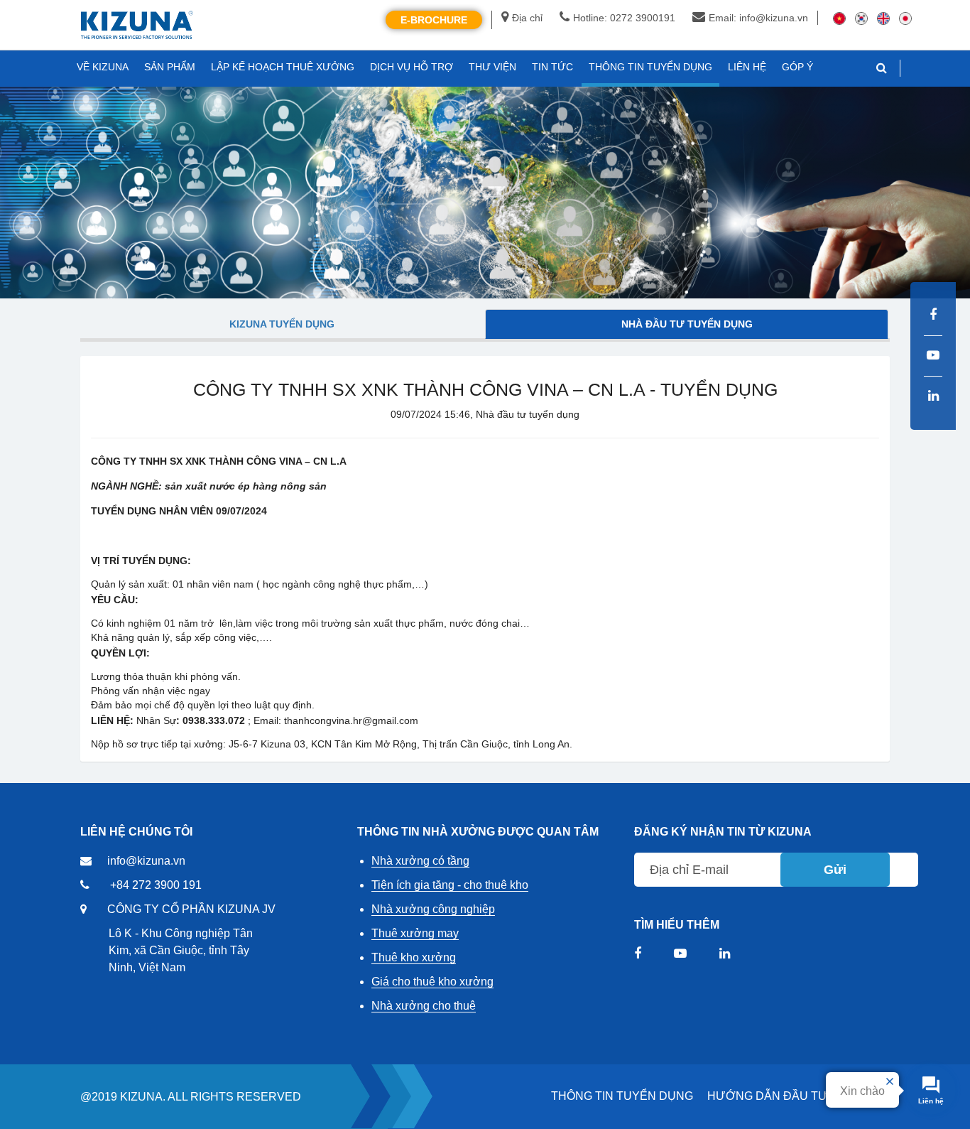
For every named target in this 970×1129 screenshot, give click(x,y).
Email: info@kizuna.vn (758, 17)
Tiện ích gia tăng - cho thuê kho (449, 885)
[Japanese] (905, 17)
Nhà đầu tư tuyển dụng (687, 324)
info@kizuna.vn (146, 861)
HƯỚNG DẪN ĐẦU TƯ (767, 1096)
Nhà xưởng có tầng (420, 861)
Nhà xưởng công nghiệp (433, 909)
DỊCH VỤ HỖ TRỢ (411, 66)
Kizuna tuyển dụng (281, 324)
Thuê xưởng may (415, 933)
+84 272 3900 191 (156, 885)
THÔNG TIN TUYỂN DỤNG (622, 1096)
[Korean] (861, 17)
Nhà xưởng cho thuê (423, 1006)
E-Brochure (433, 20)
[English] (883, 17)
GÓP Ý (797, 66)
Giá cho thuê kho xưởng (432, 982)
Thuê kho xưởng (413, 957)
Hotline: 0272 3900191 (624, 17)
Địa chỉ (527, 17)
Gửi (835, 870)
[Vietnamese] (839, 17)
